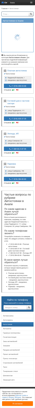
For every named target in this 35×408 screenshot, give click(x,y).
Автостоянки (7, 324)
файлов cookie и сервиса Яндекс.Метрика (15, 396)
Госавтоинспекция (9, 337)
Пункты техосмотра (10, 358)
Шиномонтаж (8, 375)
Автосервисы (8, 320)
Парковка (11, 163)
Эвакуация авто (9, 380)
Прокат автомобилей (10, 354)
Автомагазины (8, 316)
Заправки (6, 345)
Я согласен (18, 403)
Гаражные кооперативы (11, 333)
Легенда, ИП (13, 133)
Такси (5, 367)
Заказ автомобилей (10, 341)
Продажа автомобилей (11, 350)
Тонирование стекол (10, 371)
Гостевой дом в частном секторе (18, 102)
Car (5, 2)
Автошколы (7, 328)
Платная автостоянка (17, 70)
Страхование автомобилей (13, 363)
